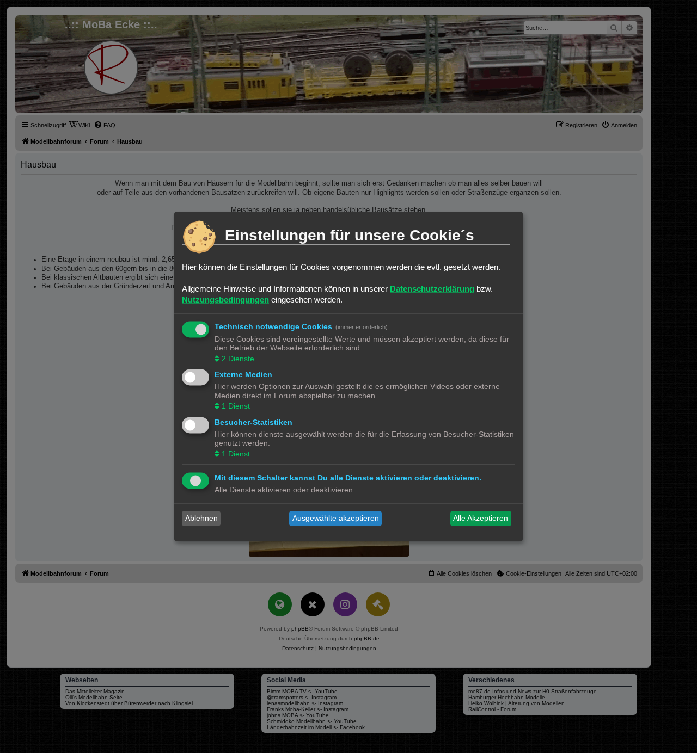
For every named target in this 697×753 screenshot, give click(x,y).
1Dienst (236, 406)
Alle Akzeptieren (480, 518)
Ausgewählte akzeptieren (335, 518)
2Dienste (238, 358)
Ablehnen (201, 518)
